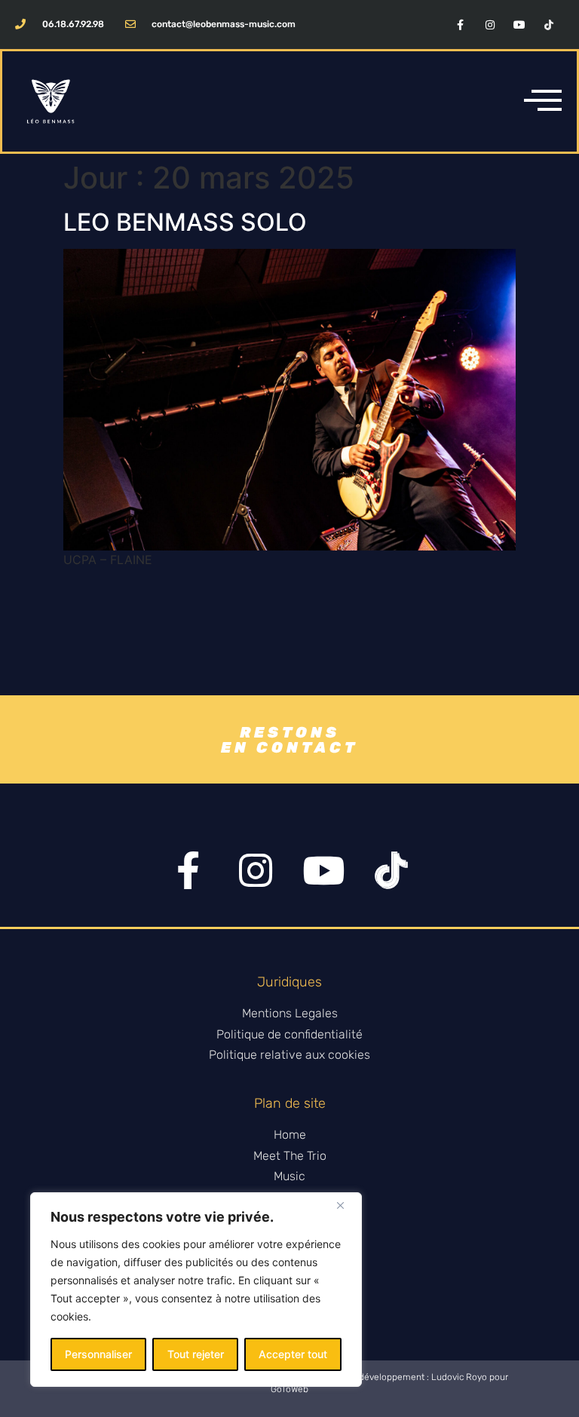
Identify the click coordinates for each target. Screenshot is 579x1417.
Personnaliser (98, 1354)
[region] (196, 1289)
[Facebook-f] (460, 24)
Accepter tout (293, 1354)
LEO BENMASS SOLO (185, 222)
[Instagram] (489, 24)
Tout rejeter (195, 1354)
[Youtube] (520, 24)
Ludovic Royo (459, 1377)
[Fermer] (346, 1205)
